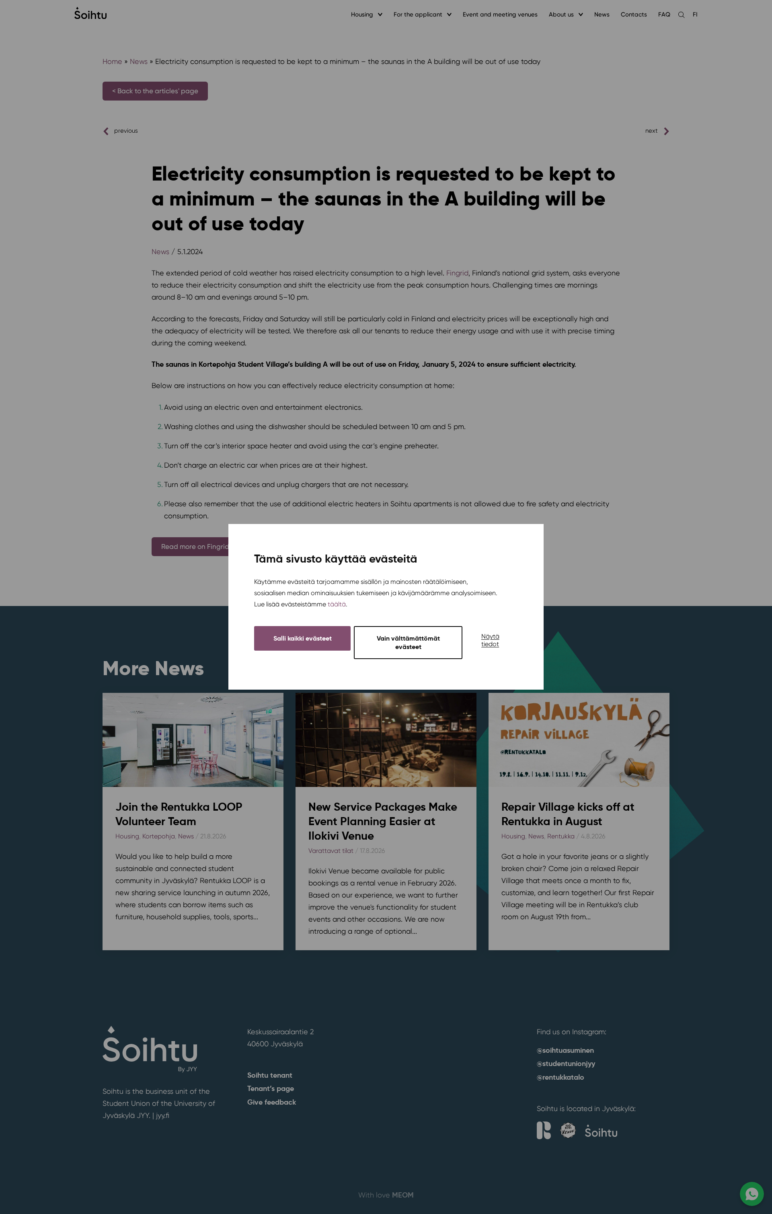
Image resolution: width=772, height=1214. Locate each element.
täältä (337, 604)
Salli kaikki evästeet (302, 639)
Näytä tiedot (490, 640)
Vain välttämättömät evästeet (408, 643)
